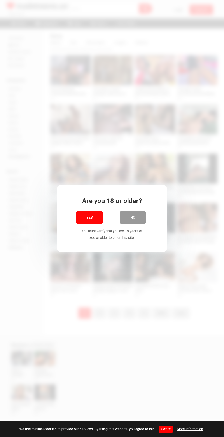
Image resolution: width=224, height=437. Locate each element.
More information (190, 429)
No (132, 217)
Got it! (166, 429)
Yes (89, 217)
